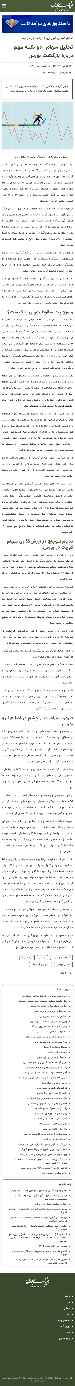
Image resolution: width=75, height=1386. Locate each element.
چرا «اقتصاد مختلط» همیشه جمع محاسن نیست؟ (42, 1001)
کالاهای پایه (64, 1320)
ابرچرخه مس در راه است (55, 1139)
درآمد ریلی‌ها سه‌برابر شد (54, 1173)
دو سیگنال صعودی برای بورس (52, 1057)
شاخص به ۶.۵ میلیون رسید (53, 1016)
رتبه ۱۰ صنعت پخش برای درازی (51, 1204)
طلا (68, 1332)
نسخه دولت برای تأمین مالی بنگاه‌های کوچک (43, 1149)
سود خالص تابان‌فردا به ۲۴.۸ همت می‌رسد (45, 1134)
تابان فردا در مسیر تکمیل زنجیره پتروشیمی (45, 1062)
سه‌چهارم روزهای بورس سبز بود (51, 1031)
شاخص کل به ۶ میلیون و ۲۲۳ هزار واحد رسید (44, 1168)
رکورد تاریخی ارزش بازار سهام (52, 1093)
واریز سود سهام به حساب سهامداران (48, 1021)
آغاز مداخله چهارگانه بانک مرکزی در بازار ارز (45, 1072)
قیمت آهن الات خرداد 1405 (53, 1246)
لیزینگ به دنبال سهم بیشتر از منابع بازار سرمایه (42, 1144)
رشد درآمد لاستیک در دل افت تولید (49, 1108)
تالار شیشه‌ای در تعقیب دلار (52, 1124)
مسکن (67, 1308)
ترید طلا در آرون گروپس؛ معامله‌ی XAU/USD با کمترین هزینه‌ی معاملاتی (38, 1219)
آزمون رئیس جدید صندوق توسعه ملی (47, 1103)
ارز (69, 1302)
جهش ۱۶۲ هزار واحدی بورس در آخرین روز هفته (43, 1078)
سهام (67, 1296)
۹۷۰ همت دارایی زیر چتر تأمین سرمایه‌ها (46, 1037)
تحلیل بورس (63, 964)
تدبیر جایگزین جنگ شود (54, 1083)
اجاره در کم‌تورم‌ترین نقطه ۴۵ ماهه (49, 1006)
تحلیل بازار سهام (40, 964)
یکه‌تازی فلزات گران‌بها (55, 1047)
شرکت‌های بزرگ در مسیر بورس (51, 1088)
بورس (42, 957)
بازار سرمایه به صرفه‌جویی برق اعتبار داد (47, 1098)
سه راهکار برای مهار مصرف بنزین (50, 1011)
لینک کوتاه (66, 974)
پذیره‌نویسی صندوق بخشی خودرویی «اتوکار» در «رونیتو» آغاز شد (38, 1211)
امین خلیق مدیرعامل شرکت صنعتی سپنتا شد (44, 996)
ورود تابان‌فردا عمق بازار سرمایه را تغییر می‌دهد (43, 1154)
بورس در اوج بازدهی (57, 1052)
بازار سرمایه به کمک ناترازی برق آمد (49, 1026)
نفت (68, 1314)
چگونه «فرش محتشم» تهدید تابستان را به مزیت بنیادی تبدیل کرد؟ (38, 1227)
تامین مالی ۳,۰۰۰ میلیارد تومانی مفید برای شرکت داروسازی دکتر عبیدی (41, 1261)
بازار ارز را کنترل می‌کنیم (55, 1129)
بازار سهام (27, 957)
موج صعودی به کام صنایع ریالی (50, 1042)
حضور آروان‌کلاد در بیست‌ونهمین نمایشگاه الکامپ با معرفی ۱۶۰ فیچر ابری (40, 1161)
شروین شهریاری (61, 957)
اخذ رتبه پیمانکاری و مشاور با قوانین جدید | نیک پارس (39, 1190)
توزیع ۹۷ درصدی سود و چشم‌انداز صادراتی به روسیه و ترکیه (39, 1253)
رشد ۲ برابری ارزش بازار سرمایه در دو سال (46, 1067)
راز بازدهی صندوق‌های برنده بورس (50, 1113)
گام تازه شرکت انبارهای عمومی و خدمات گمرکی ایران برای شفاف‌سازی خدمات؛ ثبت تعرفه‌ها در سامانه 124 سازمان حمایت (38, 1238)
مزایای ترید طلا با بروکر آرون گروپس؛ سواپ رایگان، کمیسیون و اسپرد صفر (40, 1197)
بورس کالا (65, 1326)
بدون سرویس (50, 72)
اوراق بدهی (64, 1338)
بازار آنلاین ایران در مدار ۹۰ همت (50, 1118)
